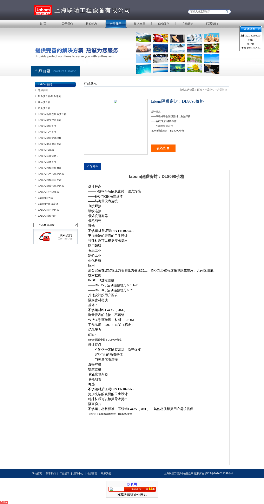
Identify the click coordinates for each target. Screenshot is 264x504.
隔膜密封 (43, 90)
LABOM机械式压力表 (49, 168)
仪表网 (132, 484)
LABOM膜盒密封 (47, 215)
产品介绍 (92, 166)
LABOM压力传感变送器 (51, 174)
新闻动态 (91, 23)
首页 (199, 89)
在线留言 (188, 23)
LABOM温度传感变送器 (51, 185)
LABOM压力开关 (47, 132)
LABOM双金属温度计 (49, 144)
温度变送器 (44, 108)
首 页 (43, 23)
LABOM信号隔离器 (48, 191)
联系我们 (212, 23)
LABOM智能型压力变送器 (52, 114)
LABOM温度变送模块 (49, 138)
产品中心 (209, 89)
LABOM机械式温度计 (49, 180)
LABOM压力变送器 (48, 209)
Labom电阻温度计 (48, 203)
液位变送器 (44, 102)
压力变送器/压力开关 (49, 96)
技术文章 (139, 23)
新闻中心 (78, 473)
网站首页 (37, 473)
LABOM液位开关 (47, 162)
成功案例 (164, 23)
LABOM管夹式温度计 (49, 120)
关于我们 (67, 23)
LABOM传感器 (46, 150)
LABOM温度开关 (47, 126)
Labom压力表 (45, 197)
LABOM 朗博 (45, 84)
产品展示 (115, 23)
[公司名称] (82, 10)
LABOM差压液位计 (48, 156)
